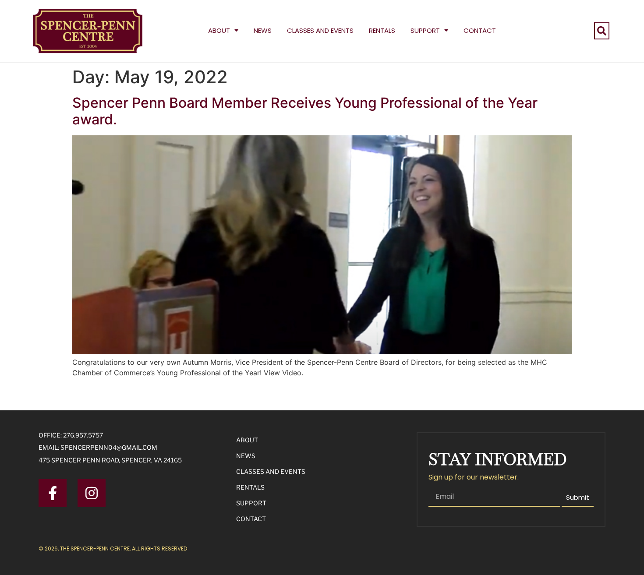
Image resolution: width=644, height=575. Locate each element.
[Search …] (601, 30)
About (219, 30)
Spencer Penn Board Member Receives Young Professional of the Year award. (305, 111)
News (263, 30)
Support (425, 30)
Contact (480, 30)
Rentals (382, 30)
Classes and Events (320, 30)
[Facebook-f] (53, 493)
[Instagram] (92, 493)
